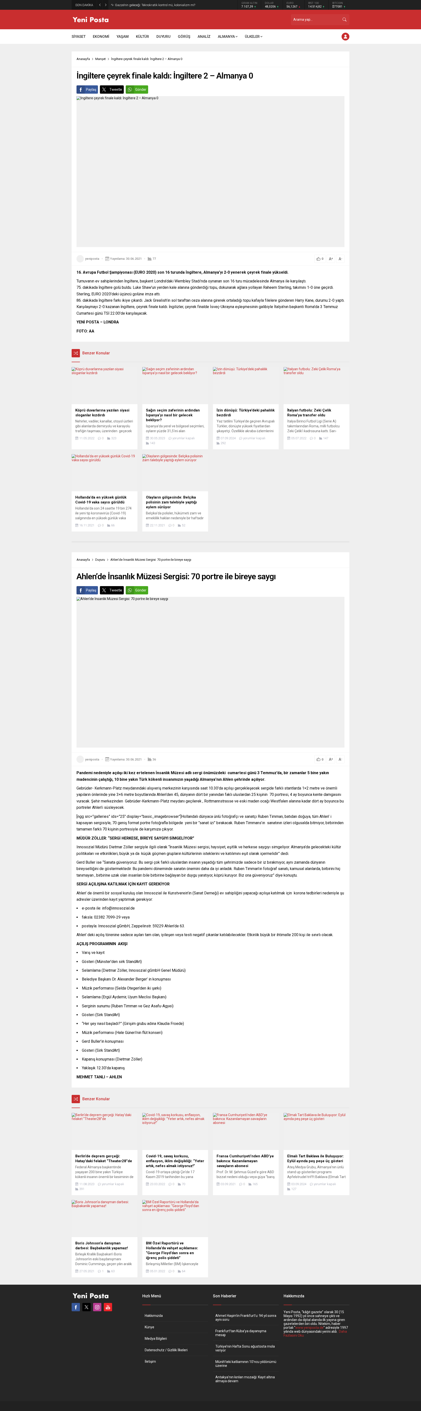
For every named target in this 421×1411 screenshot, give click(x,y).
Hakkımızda (154, 1316)
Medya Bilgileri (156, 1339)
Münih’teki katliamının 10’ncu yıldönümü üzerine (245, 1364)
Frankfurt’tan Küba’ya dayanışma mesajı (240, 1333)
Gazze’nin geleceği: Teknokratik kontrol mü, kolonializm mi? (155, 5)
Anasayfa (83, 59)
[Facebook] (76, 1307)
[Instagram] (97, 1307)
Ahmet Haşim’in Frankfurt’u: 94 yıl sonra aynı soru (245, 1317)
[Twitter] (86, 1307)
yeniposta (92, 258)
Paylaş (91, 89)
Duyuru (100, 559)
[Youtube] (108, 1307)
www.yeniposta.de (309, 1328)
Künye (149, 1327)
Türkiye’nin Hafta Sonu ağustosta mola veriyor (245, 1348)
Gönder (140, 89)
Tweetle (115, 89)
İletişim (150, 1361)
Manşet (100, 59)
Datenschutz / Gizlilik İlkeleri (166, 1350)
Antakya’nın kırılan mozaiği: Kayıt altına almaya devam (245, 1379)
